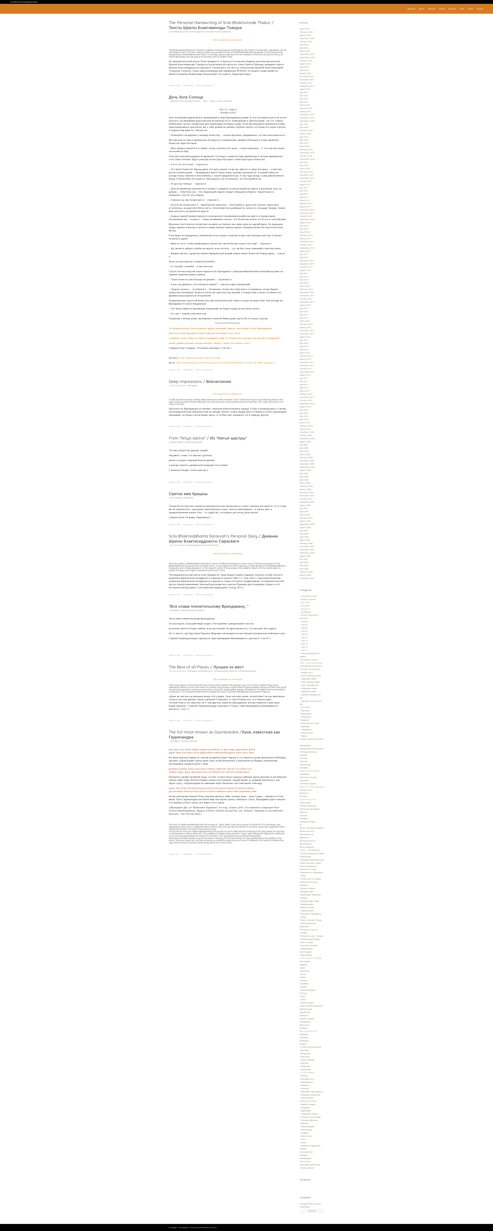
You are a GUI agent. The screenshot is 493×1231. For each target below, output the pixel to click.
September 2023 (307, 57)
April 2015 (304, 257)
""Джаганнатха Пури (309, 723)
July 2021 (304, 92)
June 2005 (304, 562)
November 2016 (307, 213)
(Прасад (303, 761)
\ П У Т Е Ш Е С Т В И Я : (311, 958)
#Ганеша (304, 1037)
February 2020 (306, 130)
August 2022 (305, 63)
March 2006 (305, 540)
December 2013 (307, 292)
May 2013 (304, 314)
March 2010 (305, 422)
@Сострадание (307, 847)
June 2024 (304, 44)
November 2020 (307, 117)
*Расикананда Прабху (310, 939)
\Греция (303, 980)
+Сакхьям (304, 1063)
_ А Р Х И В (304, 602)
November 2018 (307, 152)
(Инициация (305, 745)
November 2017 (307, 178)
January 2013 (305, 327)
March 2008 (305, 483)
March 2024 (305, 51)
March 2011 (305, 391)
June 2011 (304, 381)
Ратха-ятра (305, 1161)
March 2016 (305, 232)
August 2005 (305, 556)
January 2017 (305, 206)
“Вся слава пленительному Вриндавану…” (209, 606)
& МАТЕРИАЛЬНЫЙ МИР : (193, 442)
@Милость (305, 837)
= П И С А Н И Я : (307, 1072)
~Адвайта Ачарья (308, 1104)
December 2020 (307, 114)
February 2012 (306, 356)
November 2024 (307, 38)
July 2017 (304, 187)
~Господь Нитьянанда (310, 1117)
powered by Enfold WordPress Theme (203, 1227)
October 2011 (306, 368)
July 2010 (304, 410)
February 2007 (306, 518)
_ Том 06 (304, 621)
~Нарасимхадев (307, 1126)
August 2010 (305, 406)
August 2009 (305, 441)
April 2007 (304, 511)
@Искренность (307, 834)
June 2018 (304, 165)
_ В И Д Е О (305, 609)
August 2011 (305, 375)
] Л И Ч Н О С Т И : (308, 799)
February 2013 (306, 324)
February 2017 (306, 203)
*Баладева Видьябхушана (312, 859)
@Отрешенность (205, 671)
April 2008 (304, 479)
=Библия (304, 1075)
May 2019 (304, 140)
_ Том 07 (304, 624)
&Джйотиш (226, 32)
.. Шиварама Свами (308, 688)
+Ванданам (305, 1053)
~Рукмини (304, 1133)
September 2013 (307, 302)
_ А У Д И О (305, 605)
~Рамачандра (306, 1129)
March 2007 (305, 514)
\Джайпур (304, 983)
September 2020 (307, 121)
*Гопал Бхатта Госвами (310, 879)
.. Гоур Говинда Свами (310, 682)
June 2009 (304, 448)
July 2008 (304, 473)
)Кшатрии (304, 780)
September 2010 (307, 403)
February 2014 (306, 289)
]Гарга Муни (305, 802)
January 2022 (305, 73)
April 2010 (304, 419)
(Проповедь (305, 764)
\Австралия (305, 961)
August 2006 (305, 527)
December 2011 (307, 362)
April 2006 (304, 537)
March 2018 (305, 168)
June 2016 (304, 225)
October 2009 (306, 435)
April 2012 (304, 349)
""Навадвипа (174, 741)
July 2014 (304, 273)
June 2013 (304, 311)
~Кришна (304, 1123)
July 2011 (304, 378)
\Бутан (303, 974)
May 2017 (304, 194)
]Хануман (304, 818)
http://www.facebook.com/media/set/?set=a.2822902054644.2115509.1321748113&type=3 (225, 362)
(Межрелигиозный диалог (312, 748)
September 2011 (307, 371)
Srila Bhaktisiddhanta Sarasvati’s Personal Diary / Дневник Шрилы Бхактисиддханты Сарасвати (223, 539)
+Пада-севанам (307, 1059)
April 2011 (304, 387)
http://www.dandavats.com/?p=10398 (199, 357)
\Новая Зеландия (308, 990)
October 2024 (306, 41)
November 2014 (307, 264)
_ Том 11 (304, 637)
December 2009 (307, 432)
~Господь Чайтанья (188, 741)
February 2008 (306, 486)
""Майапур (304, 726)
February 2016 (306, 235)
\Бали (302, 967)
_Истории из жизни (309, 659)
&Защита (304, 1015)
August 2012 (305, 337)
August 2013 (305, 305)
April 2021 (304, 101)
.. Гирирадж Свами (308, 678)
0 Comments (188, 85)
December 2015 (307, 241)
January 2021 (305, 111)
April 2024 (304, 48)
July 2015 (304, 254)
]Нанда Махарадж (308, 805)
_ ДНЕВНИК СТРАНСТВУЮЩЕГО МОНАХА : (185, 101)
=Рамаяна (304, 1085)
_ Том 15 (304, 650)
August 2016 (305, 222)
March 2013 (305, 321)
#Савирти (304, 1040)
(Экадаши (304, 767)
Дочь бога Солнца (186, 97)
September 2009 (307, 438)
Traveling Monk (183, 1227)
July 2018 (304, 162)
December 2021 (307, 76)
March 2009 (305, 454)
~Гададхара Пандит (309, 1113)
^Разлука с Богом (308, 599)
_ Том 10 (304, 634)
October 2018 (306, 155)
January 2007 (305, 521)
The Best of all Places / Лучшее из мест (206, 667)
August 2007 (305, 505)
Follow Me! (312, 1211)
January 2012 (305, 359)
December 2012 (307, 330)
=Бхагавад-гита (307, 1079)
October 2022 (306, 60)
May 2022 (304, 67)
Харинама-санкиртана (310, 1164)
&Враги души (306, 1009)
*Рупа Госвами (175, 498)
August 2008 (305, 470)
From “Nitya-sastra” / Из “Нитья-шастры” (208, 438)
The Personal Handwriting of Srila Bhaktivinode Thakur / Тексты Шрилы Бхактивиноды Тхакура (221, 25)
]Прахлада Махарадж (310, 809)
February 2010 (306, 425)
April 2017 (304, 197)
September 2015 (307, 248)
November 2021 (307, 79)
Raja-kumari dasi (205, 85)
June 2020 (304, 127)
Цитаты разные (307, 1167)
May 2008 (304, 476)
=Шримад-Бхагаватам (310, 1094)
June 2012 (304, 343)
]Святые (303, 812)
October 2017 (306, 181)
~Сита (302, 1139)
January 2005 (305, 575)
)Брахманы (305, 774)
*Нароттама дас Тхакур (311, 920)
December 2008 (307, 460)
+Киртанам (305, 1056)
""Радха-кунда (306, 732)
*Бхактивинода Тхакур (178, 32)
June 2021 (304, 95)
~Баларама (305, 1107)
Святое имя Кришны (188, 493)
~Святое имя (187, 498)
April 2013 (304, 317)
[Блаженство (305, 790)
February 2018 (306, 171)
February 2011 (306, 394)
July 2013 (304, 308)
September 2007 (307, 502)
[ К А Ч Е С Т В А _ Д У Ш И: (312, 786)
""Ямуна (212, 101)
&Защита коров (307, 1018)
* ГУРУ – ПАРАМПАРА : (310, 850)
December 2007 (307, 492)
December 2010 (307, 397)
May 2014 (304, 279)
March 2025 (305, 28)
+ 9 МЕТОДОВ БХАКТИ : (311, 1047)
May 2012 (304, 346)
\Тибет (303, 999)
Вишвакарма (305, 1158)
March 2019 (305, 146)
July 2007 (304, 508)
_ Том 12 (205, 101)
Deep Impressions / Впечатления (200, 381)
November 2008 (307, 464)
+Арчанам (227, 101)
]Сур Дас (304, 815)
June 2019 (304, 136)
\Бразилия (304, 971)
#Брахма (304, 1034)
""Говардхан (305, 716)
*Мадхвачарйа (306, 904)
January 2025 (305, 35)
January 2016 (305, 238)
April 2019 (304, 143)
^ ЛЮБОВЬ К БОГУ (308, 596)
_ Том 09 (304, 631)
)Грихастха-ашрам (308, 777)
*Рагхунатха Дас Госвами (311, 936)
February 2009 (306, 457)
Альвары (304, 1155)
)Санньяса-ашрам (308, 783)
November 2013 (307, 295)
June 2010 (304, 413)
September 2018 (307, 159)
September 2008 (307, 467)
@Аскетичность (307, 831)
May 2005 (304, 565)
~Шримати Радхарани (310, 1145)
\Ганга (302, 977)
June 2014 (304, 276)
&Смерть (304, 1028)
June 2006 (304, 533)
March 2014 (305, 286)
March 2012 (305, 352)
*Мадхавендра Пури (309, 901)
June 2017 (304, 190)
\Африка (303, 964)
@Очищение (306, 843)
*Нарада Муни (306, 910)
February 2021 (306, 108)
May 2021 (304, 98)
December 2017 (307, 175)
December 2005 (307, 546)
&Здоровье (305, 1021)
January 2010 (305, 429)
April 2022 (304, 70)
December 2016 (307, 210)
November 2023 (307, 54)
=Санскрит (304, 1088)
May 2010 (304, 416)
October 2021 (306, 82)
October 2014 (306, 267)
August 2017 (305, 184)
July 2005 (304, 559)
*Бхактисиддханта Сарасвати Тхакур (205, 32)
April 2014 (304, 283)
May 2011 (304, 384)
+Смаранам (305, 1066)
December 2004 (307, 578)
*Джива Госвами (307, 888)
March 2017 (305, 200)
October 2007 (306, 498)
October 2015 (306, 244)
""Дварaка (304, 720)
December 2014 (307, 260)
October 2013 (306, 298)
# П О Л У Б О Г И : (308, 1031)
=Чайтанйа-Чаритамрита (311, 1091)
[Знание (303, 796)
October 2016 (306, 216)
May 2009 (304, 451)
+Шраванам (305, 1069)
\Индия (303, 986)
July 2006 (304, 530)
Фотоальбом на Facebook (228, 39)
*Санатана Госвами (308, 945)
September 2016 (307, 219)
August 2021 (305, 89)
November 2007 (307, 495)
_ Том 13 (304, 643)
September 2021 (307, 86)
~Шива (303, 1142)
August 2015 (305, 251)
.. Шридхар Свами (308, 691)
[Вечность (304, 793)
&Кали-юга (305, 1025)
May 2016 (304, 228)
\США (302, 996)
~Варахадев (305, 1110)
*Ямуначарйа (306, 955)
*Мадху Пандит (307, 907)
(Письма (303, 758)
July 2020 (304, 124)
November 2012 (307, 333)
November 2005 (307, 549)
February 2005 (306, 571)
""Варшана (305, 710)
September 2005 (307, 552)
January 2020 (305, 133)
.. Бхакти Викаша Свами (310, 675)
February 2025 (306, 32)
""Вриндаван (192, 386)
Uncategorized (306, 1152)
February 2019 (306, 149)
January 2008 (305, 489)
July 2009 (304, 444)
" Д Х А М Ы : (305, 707)
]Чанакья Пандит (176, 442)
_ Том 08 (304, 628)
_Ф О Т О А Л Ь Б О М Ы (177, 386)
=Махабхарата (306, 1082)
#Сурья (219, 101)
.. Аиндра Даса (306, 672)
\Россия (303, 993)
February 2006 (306, 543)
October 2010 (306, 400)
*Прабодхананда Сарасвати (192, 610)
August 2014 (305, 270)
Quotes (303, 1148)
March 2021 (305, 105)
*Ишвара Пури (306, 891)
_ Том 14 (304, 647)
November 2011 (307, 365)
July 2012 (304, 340)
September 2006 (307, 524)
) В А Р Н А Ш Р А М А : (310, 770)
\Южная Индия (307, 1002)
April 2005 (304, 568)
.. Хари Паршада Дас (309, 685)
